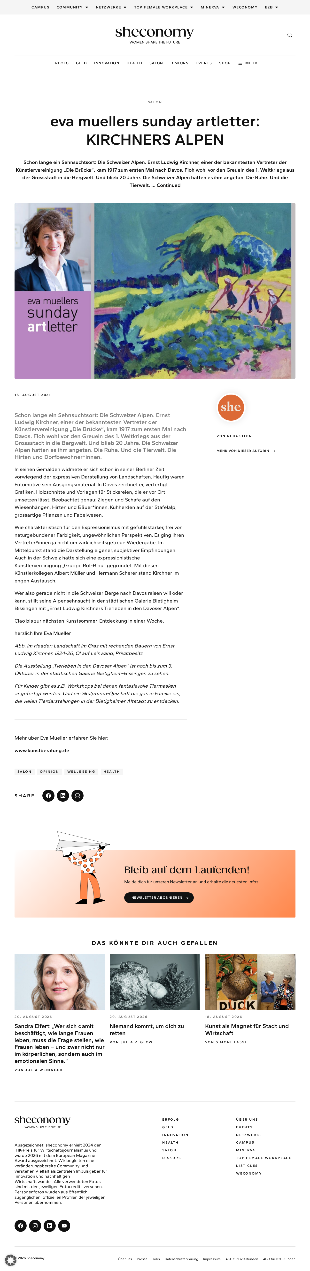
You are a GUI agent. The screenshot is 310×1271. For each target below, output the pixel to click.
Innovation (106, 63)
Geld (81, 63)
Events (204, 63)
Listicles (247, 1166)
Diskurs (179, 63)
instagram (35, 1226)
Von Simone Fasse (226, 1042)
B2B (269, 7)
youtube (64, 1226)
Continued (169, 185)
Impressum (212, 1259)
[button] (10, 1260)
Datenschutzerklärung (181, 1259)
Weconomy (245, 7)
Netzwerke (108, 7)
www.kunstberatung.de (42, 750)
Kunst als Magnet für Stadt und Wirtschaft (247, 1029)
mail (77, 796)
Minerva (210, 7)
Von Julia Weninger (38, 1070)
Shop (225, 63)
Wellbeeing (81, 772)
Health (134, 63)
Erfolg (61, 63)
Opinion (49, 772)
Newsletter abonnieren (157, 898)
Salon (156, 63)
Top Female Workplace (161, 7)
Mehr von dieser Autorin (243, 451)
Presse (142, 1259)
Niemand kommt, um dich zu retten (147, 1029)
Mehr (251, 63)
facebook (48, 796)
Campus (40, 7)
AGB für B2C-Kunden (279, 1259)
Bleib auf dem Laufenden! (186, 870)
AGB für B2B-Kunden (241, 1259)
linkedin (63, 796)
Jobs (156, 1259)
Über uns (247, 1119)
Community (70, 7)
